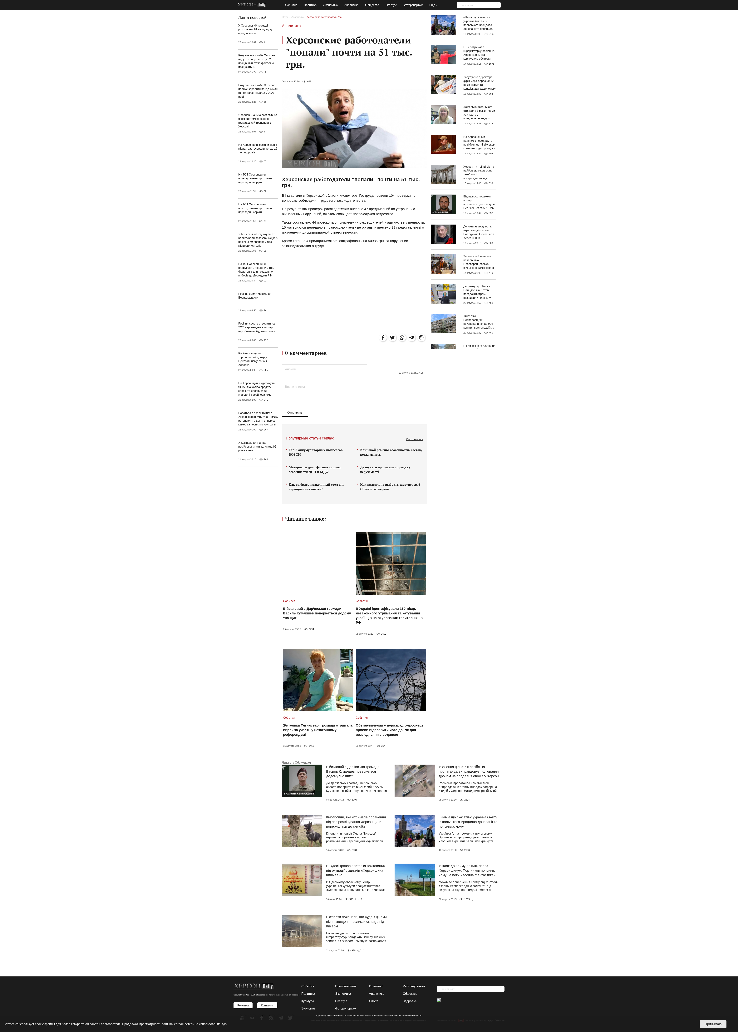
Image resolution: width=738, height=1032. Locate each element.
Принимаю (713, 1024)
